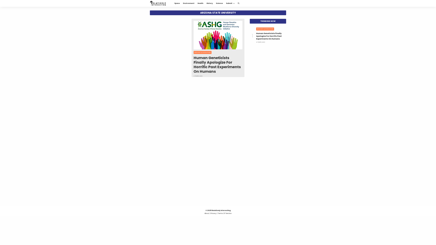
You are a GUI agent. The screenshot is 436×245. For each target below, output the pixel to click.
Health (200, 3)
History (210, 3)
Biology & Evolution (202, 52)
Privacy (213, 213)
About (206, 213)
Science (219, 3)
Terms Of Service (225, 213)
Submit (229, 3)
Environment (188, 3)
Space (177, 3)
